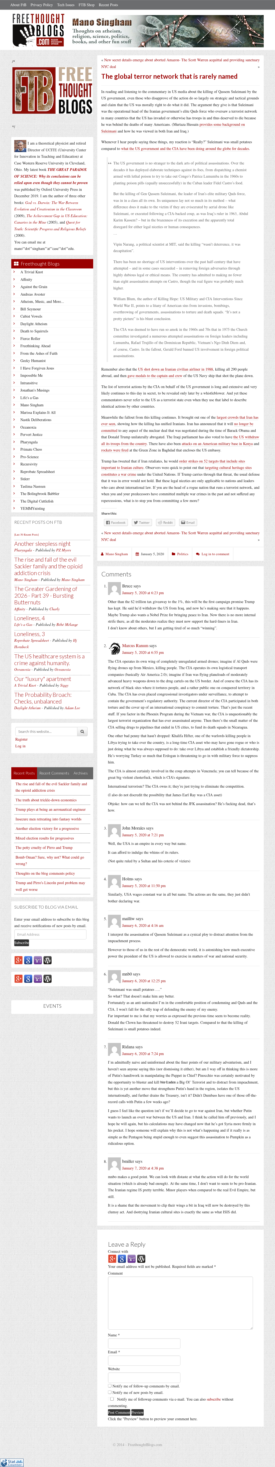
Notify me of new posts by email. (138, 1392)
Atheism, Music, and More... (42, 301)
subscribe (214, 1399)
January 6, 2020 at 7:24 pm (143, 1053)
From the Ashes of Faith (38, 353)
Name (114, 1334)
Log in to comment (215, 553)
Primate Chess (31, 449)
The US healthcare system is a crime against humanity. (49, 659)
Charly (54, 608)
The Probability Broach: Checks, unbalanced (42, 698)
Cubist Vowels (31, 316)
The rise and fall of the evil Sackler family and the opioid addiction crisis (48, 566)
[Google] (28, 959)
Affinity (26, 279)
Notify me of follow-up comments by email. (146, 1386)
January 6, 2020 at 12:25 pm (144, 980)
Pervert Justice (31, 434)
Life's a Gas (29, 397)
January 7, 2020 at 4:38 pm (143, 1168)
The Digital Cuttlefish (36, 501)
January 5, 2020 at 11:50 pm (144, 885)
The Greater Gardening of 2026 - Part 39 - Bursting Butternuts (45, 595)
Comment (115, 1273)
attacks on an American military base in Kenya (217, 443)
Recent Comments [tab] (54, 773)
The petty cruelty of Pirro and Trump (44, 847)
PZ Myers (63, 550)
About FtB (18, 4)
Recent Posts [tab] (24, 773)
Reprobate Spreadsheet (37, 471)
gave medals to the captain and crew (155, 375)
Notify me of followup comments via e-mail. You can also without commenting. (170, 1402)
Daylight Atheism (33, 323)
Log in (20, 745)
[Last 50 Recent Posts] (26, 534)
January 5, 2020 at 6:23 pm (143, 592)
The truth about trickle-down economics (46, 799)
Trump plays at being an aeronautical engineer (51, 809)
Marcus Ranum (135, 645)
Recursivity (29, 464)
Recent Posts (108, 4)
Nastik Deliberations (35, 419)
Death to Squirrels (34, 330)
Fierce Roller (30, 338)
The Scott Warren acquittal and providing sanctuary (220, 59)
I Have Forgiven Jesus (37, 368)
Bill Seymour (30, 308)
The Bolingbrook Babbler (39, 493)
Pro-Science (29, 456)
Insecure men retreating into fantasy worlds (48, 819)
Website (114, 1368)
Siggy (64, 685)
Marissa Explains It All (38, 412)
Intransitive (29, 382)
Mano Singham (32, 404)
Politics (182, 553)
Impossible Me (31, 375)
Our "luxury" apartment (42, 678)
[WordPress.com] (47, 959)
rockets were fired (114, 450)
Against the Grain (33, 286)
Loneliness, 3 (29, 633)
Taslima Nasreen (32, 486)
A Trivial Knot (31, 271)
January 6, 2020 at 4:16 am (143, 925)
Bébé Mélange (67, 624)
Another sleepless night (42, 543)
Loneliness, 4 (29, 618)
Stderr (25, 478)
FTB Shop (87, 4)
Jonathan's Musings (34, 390)
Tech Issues (65, 4)
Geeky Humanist (33, 360)
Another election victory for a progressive (47, 828)
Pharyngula (29, 441)
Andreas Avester (32, 294)
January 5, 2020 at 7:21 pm (143, 834)
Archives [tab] (81, 773)
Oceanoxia (28, 427)
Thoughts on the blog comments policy (45, 873)
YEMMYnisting (32, 508)
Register (21, 739)
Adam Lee (72, 707)
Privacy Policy (42, 4)
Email (114, 1351)
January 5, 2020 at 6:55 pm (143, 652)
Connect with (118, 1251)
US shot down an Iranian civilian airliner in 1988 (175, 369)
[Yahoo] (38, 959)
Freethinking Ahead (35, 345)
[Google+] (18, 959)
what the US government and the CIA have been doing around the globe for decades (185, 148)
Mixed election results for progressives (45, 838)
